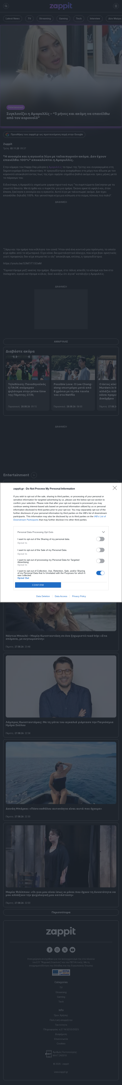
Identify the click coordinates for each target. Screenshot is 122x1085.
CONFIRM (38, 585)
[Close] (116, 489)
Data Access (61, 596)
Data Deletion (43, 596)
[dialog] (61, 542)
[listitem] (61, 532)
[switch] (100, 539)
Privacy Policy (79, 596)
